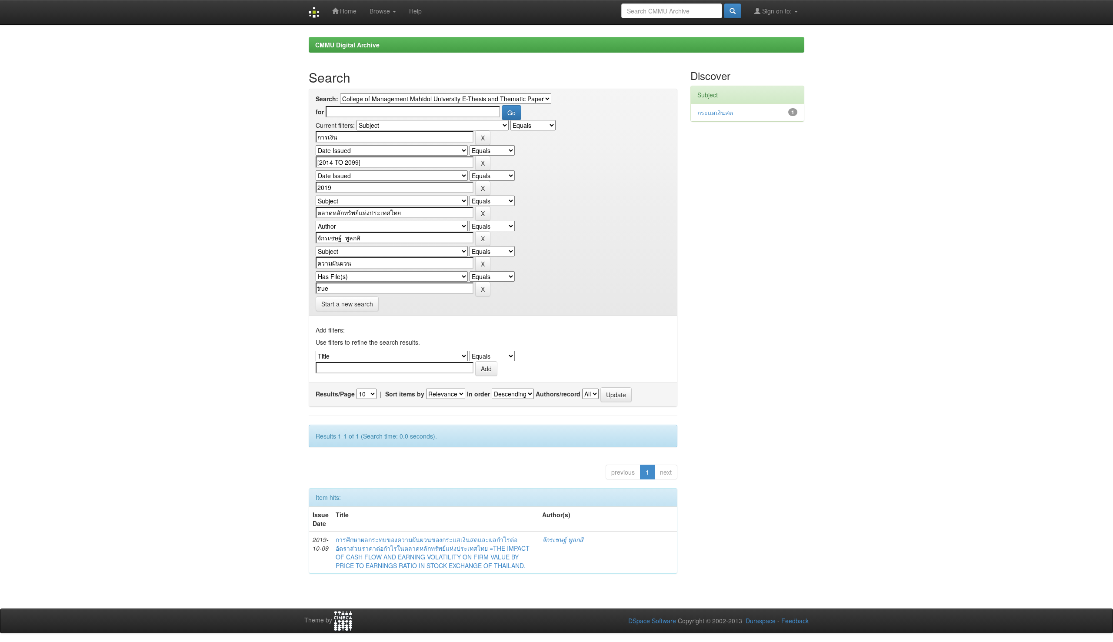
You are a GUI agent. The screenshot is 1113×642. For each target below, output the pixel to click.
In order (478, 393)
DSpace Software (652, 620)
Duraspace (761, 620)
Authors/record (558, 393)
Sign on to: (776, 11)
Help (415, 11)
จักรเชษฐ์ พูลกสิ (562, 539)
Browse (381, 11)
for (320, 111)
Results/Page (335, 393)
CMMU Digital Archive (347, 44)
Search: (327, 98)
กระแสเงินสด (715, 112)
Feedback (795, 620)
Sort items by (404, 393)
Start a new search (347, 303)
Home (347, 11)
